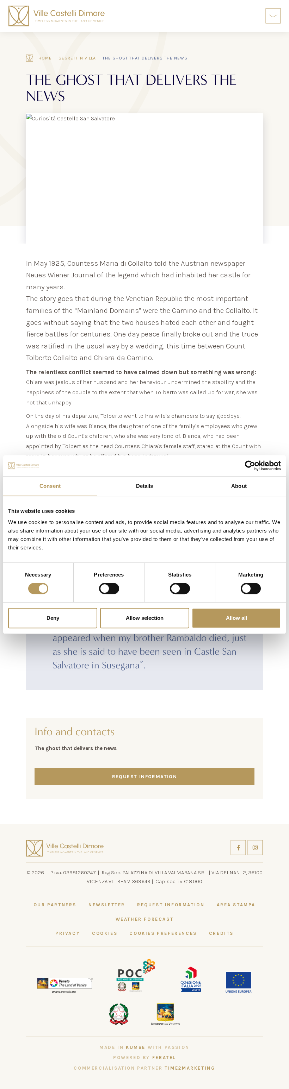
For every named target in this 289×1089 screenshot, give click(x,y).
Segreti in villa (77, 58)
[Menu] (273, 16)
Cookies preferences (163, 933)
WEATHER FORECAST (145, 919)
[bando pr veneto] (190, 978)
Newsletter (106, 904)
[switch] (109, 588)
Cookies (104, 933)
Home (45, 58)
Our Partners (54, 904)
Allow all (236, 618)
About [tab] (239, 486)
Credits (221, 933)
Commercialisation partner (144, 1068)
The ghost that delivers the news (145, 58)
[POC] (136, 974)
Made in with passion (144, 1047)
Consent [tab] (50, 486)
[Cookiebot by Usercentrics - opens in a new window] (250, 465)
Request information (144, 777)
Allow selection (145, 618)
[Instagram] (255, 847)
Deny (53, 618)
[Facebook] (238, 847)
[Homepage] (56, 16)
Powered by (144, 1057)
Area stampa (236, 904)
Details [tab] (144, 486)
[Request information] (253, 16)
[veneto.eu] (65, 984)
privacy (67, 933)
